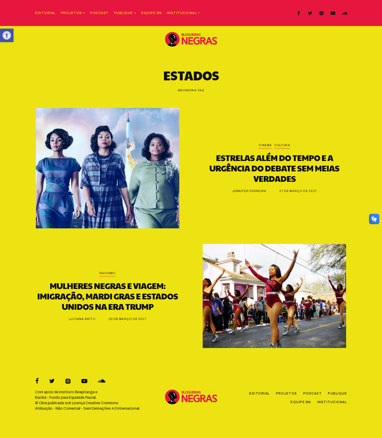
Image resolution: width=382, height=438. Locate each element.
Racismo (108, 273)
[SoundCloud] (344, 13)
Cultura (282, 145)
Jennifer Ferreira (249, 190)
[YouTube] (333, 13)
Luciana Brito (82, 318)
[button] (7, 35)
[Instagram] (321, 13)
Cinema (265, 145)
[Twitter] (310, 13)
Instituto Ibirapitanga (77, 392)
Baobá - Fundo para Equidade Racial (65, 398)
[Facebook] (298, 13)
